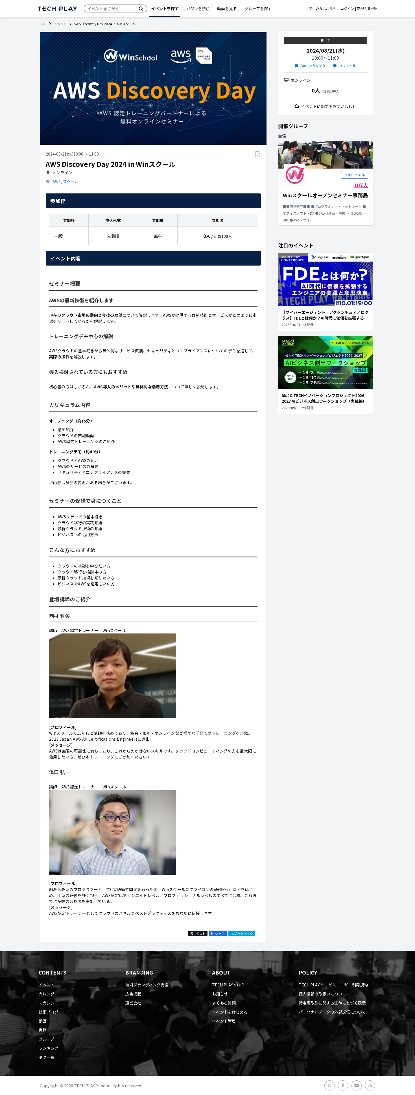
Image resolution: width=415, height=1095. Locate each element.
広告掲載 (133, 994)
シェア (220, 933)
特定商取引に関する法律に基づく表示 (332, 1003)
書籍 (43, 1030)
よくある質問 (224, 1003)
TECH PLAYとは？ (228, 985)
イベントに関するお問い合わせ (328, 106)
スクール (70, 181)
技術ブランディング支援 (147, 985)
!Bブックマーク (241, 933)
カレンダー (48, 994)
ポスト (200, 933)
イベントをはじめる (230, 1012)
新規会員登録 (367, 8)
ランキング (48, 1048)
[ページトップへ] (57, 9)
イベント (60, 23)
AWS (57, 181)
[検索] (141, 8)
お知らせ (220, 994)
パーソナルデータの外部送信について (332, 1012)
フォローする (354, 174)
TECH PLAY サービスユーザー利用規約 (333, 985)
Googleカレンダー (314, 65)
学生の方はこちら (322, 8)
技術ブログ (48, 1012)
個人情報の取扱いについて (322, 994)
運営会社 (133, 1003)
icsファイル (347, 65)
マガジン (46, 1003)
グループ (46, 1039)
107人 (361, 185)
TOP (43, 23)
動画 (43, 1021)
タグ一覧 (46, 1057)
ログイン (347, 8)
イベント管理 (224, 1021)
